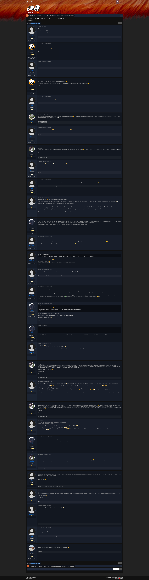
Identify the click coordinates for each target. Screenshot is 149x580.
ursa (29, 20)
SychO (122, 578)
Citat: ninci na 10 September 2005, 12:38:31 (44, 254)
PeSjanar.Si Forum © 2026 (31, 577)
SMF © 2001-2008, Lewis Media (118, 577)
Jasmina (31, 121)
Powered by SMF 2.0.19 (110, 577)
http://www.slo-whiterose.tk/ (68, 315)
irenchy (31, 136)
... (35, 23)
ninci (32, 225)
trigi (32, 50)
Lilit (31, 552)
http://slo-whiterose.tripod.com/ (42, 157)
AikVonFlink (31, 206)
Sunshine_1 (31, 499)
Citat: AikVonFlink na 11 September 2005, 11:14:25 (45, 305)
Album (39, 501)
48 (36, 23)
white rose (32, 152)
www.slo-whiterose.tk (117, 149)
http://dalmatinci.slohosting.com (42, 121)
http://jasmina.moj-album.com (42, 122)
